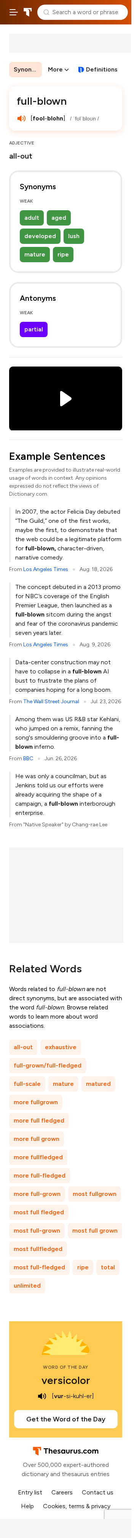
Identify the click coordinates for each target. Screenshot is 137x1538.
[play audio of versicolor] (41, 1396)
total (108, 1267)
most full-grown (37, 1230)
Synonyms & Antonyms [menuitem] (28, 69)
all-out (23, 1047)
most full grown (95, 1230)
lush (74, 236)
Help (27, 1506)
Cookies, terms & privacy (76, 1506)
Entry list (30, 1492)
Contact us (97, 1492)
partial (33, 329)
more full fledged (39, 1120)
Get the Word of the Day (65, 1419)
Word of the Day (65, 1367)
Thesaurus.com (28, 12)
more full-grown (37, 1193)
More (55, 69)
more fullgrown (36, 1102)
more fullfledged (38, 1157)
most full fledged (39, 1212)
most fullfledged (38, 1248)
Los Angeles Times (45, 569)
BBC (28, 758)
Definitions (102, 69)
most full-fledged (39, 1267)
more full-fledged (39, 1175)
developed (40, 236)
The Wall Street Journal (51, 701)
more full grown (36, 1138)
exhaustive (60, 1047)
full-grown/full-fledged (47, 1065)
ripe (63, 254)
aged (58, 217)
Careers (62, 1492)
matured (98, 1083)
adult (31, 217)
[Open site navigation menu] (13, 12)
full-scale (27, 1083)
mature (34, 254)
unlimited (27, 1285)
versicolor (65, 1380)
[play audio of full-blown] (21, 118)
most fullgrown (94, 1193)
